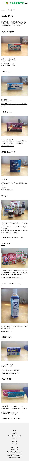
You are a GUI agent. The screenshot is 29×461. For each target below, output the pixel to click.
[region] (14, 3)
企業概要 (14, 433)
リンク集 (14, 443)
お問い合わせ (14, 449)
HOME (14, 430)
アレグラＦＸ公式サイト (7, 146)
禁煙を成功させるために (7, 189)
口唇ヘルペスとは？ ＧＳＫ (8, 65)
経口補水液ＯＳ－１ (6, 331)
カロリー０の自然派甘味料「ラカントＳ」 (12, 277)
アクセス (14, 438)
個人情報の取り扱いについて (14, 452)
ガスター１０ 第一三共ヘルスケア (10, 373)
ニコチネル (4, 188)
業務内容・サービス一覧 (14, 436)
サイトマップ (14, 447)
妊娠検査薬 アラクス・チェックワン (11, 418)
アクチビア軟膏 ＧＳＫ (7, 64)
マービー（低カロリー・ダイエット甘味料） (12, 237)
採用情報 (14, 441)
